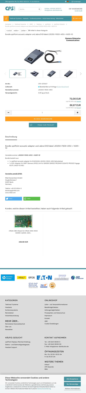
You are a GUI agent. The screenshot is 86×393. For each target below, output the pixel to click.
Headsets (26, 18)
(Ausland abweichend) (63, 87)
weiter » (16, 31)
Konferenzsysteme (35, 18)
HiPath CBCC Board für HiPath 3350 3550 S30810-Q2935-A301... (23, 232)
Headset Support (11, 347)
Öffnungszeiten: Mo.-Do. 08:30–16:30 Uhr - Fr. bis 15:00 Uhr (22, 1)
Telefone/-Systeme (16, 18)
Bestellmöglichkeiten (51, 307)
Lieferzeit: (8, 87)
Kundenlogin (77, 1)
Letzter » (24, 31)
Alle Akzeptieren (72, 379)
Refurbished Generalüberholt (15, 324)
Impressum (48, 316)
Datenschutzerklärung (44, 389)
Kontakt (47, 318)
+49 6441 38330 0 (55, 8)
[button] (13, 198)
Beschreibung (11, 136)
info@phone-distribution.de (53, 10)
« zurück (9, 31)
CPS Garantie (49, 367)
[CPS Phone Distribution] (10, 6)
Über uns (78, 18)
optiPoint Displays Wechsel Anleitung (17, 342)
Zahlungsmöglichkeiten (52, 310)
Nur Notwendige (72, 384)
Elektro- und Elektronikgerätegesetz (17, 345)
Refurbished (59, 18)
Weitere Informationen (72, 389)
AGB (46, 321)
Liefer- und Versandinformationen (56, 304)
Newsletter (9, 329)
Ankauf (47, 364)
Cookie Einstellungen (52, 324)
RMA (46, 369)
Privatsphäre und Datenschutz (55, 313)
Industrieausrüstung (48, 18)
